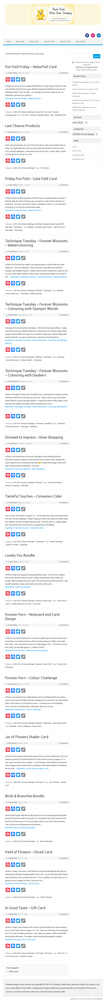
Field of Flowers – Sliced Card (28, 852)
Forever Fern (62, 664)
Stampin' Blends (26, 360)
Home (8, 41)
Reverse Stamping (12, 485)
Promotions (65, 41)
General (56, 112)
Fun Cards (48, 112)
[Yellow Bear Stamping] (53, 24)
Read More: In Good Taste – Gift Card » (20, 940)
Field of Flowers (46, 897)
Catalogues (33, 41)
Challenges (47, 723)
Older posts (12, 971)
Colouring (60, 357)
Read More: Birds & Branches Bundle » (20, 828)
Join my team (49, 41)
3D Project (40, 782)
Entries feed (76, 151)
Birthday (39, 224)
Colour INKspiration (59, 723)
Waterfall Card (60, 115)
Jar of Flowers (54, 782)
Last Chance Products (22, 126)
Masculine (9, 227)
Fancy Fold (40, 112)
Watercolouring (36, 293)
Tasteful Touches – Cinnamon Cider (33, 496)
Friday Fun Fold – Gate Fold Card (31, 179)
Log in (74, 146)
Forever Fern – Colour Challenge (31, 678)
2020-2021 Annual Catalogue (24, 112)
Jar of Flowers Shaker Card (26, 737)
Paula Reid (13, 73)
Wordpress (98, 999)
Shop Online (81, 41)
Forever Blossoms (12, 293)
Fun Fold (25, 115)
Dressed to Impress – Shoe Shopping (34, 437)
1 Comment (63, 443)
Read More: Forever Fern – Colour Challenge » (23, 710)
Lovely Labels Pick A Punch (21, 604)
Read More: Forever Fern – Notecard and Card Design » (27, 650)
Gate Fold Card (59, 227)
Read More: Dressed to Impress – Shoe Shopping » (25, 469)
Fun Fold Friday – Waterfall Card (31, 67)
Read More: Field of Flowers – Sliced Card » (22, 884)
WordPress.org (78, 159)
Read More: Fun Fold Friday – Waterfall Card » (23, 98)
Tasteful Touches (11, 545)
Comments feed (78, 155)
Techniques (18, 227)
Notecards (9, 667)
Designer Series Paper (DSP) (53, 224)
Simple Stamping (56, 541)
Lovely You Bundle (20, 555)
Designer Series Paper (43, 227)
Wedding (48, 423)
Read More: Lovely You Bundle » (18, 587)
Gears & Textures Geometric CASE (85, 89)
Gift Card (61, 953)
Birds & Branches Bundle (24, 796)
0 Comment (63, 73)
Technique (37, 360)
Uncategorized (11, 115)
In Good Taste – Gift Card (25, 908)
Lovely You (36, 604)
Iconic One (74, 999)
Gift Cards (48, 953)
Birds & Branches (46, 841)
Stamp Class (47, 601)
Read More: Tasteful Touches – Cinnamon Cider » (24, 528)
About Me (20, 41)
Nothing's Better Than (45, 115)
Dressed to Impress (54, 482)
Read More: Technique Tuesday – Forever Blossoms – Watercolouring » (38, 277)
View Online (81, 70)
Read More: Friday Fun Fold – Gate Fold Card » (23, 210)
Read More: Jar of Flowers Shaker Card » (33, 769)
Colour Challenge (24, 726)
